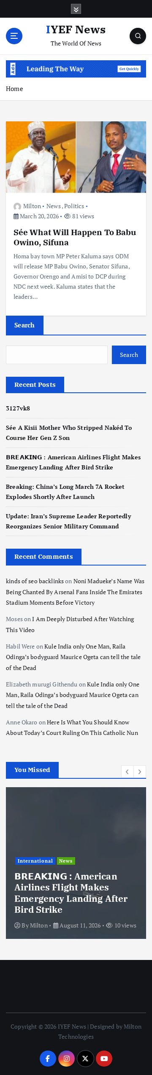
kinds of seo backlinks (35, 581)
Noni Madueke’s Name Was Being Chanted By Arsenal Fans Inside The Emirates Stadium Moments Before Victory (75, 591)
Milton (32, 206)
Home (14, 88)
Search (24, 325)
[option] (76, 863)
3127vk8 (18, 408)
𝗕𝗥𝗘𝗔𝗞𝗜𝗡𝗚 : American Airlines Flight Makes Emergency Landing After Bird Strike (71, 892)
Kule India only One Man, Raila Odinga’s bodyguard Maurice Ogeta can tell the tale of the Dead (73, 657)
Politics (74, 206)
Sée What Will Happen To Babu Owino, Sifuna (75, 237)
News (53, 206)
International (35, 861)
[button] (127, 771)
